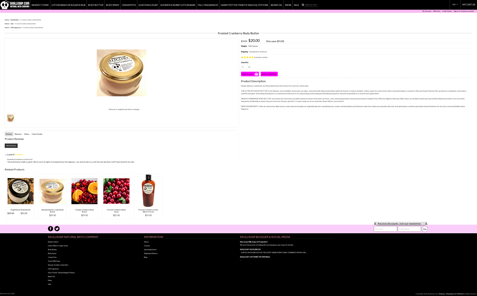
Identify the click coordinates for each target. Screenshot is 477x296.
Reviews (9, 134)
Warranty (18, 134)
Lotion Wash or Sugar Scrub (68, 5)
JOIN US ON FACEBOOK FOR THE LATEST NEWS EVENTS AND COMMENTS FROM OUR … (273, 253)
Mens (288, 5)
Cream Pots (129, 5)
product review (260, 57)
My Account (426, 11)
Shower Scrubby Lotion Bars (177, 5)
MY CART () (468, 4)
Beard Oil (276, 5)
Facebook (50, 228)
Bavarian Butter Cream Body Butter (53, 211)
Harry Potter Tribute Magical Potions (244, 5)
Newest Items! (40, 5)
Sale (296, 5)
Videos (26, 134)
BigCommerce (471, 294)
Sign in (456, 11)
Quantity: (245, 62)
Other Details (37, 134)
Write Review (11, 146)
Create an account (467, 11)
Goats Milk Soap (148, 5)
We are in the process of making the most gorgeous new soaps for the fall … (267, 245)
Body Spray (112, 5)
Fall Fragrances (208, 5)
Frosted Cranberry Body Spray (116, 211)
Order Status (447, 11)
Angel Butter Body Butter (21, 210)
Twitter (57, 228)
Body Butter (95, 5)
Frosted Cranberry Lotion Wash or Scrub (148, 211)
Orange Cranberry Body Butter (84, 211)
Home (7, 20)
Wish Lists (436, 11)
